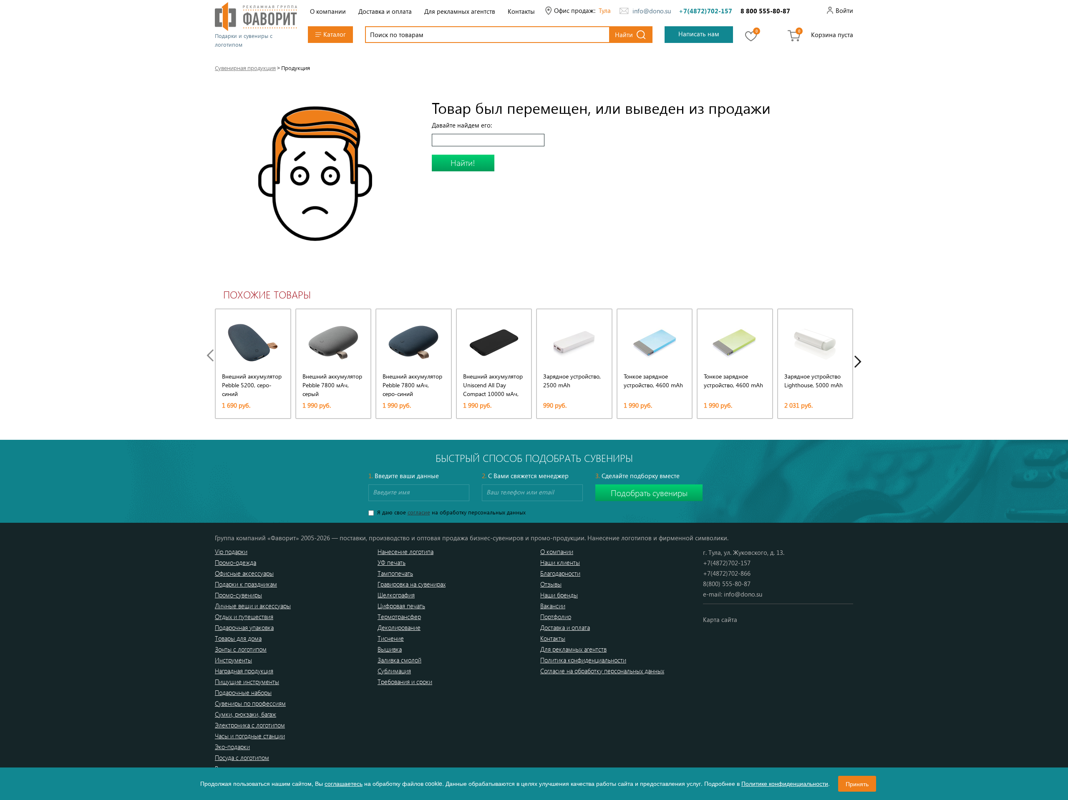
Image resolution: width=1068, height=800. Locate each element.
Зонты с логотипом (241, 649)
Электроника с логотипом (250, 725)
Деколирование (399, 627)
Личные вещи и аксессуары (253, 606)
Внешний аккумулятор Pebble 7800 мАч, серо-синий (412, 385)
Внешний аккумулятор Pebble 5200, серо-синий (252, 385)
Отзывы (551, 584)
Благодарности (560, 573)
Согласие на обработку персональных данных (602, 671)
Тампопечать (395, 573)
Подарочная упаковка (244, 627)
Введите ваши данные (403, 475)
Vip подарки (231, 551)
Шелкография (396, 595)
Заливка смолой (399, 660)
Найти (624, 34)
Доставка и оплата (385, 11)
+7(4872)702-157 (705, 11)
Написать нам (698, 34)
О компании (328, 11)
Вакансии (552, 606)
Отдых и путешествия (244, 616)
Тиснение (391, 638)
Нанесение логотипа (405, 551)
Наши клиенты (560, 562)
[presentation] (212, 355)
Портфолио (555, 616)
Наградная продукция (244, 671)
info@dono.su (651, 11)
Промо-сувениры (238, 595)
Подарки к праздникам (246, 584)
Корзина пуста (832, 34)
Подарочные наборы (243, 692)
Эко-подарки (232, 746)
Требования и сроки (405, 681)
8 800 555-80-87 (765, 11)
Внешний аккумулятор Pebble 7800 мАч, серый (332, 385)
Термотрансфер (399, 616)
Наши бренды (559, 595)
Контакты (521, 11)
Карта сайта (720, 619)
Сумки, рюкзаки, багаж (245, 714)
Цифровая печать (401, 606)
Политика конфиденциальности (583, 660)
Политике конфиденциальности (784, 783)
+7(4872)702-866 (727, 573)
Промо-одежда (235, 562)
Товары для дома (238, 638)
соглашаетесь (344, 783)
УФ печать (392, 562)
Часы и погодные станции (250, 736)
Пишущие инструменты (247, 681)
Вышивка (390, 649)
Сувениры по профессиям (250, 703)
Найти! (463, 162)
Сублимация (394, 671)
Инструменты (233, 660)
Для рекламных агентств (459, 11)
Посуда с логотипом (242, 757)
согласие (419, 512)
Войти (844, 10)
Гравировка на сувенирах (412, 584)
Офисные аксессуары (244, 573)
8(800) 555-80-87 (727, 583)
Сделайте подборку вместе (637, 475)
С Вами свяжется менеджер (525, 475)
